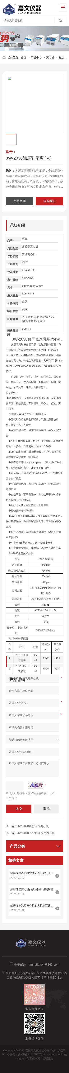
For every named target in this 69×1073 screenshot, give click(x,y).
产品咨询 (19, 201)
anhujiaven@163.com (44, 964)
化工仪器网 (33, 1058)
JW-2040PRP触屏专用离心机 (36, 833)
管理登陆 (47, 1058)
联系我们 (49, 201)
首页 (23, 57)
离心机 (50, 57)
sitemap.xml (54, 1054)
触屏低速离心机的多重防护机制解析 (31, 889)
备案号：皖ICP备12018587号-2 (26, 1054)
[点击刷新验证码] (35, 785)
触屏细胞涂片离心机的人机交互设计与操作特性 (31, 905)
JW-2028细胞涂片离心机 (33, 826)
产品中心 (36, 57)
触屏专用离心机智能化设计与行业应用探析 (31, 873)
